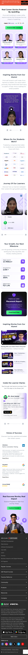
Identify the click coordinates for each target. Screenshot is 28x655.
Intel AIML (3, 550)
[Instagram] (6, 644)
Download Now (14, 312)
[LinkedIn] (10, 644)
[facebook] (2, 644)
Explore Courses (14, 508)
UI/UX (2, 553)
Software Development (7, 547)
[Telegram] (18, 644)
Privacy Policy (15, 649)
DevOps (3, 555)
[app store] (7, 632)
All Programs (4, 561)
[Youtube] (22, 644)
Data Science (4, 544)
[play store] (20, 632)
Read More (5, 458)
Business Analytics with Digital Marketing (12, 558)
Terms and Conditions (6, 649)
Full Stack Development (7, 541)
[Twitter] (14, 644)
